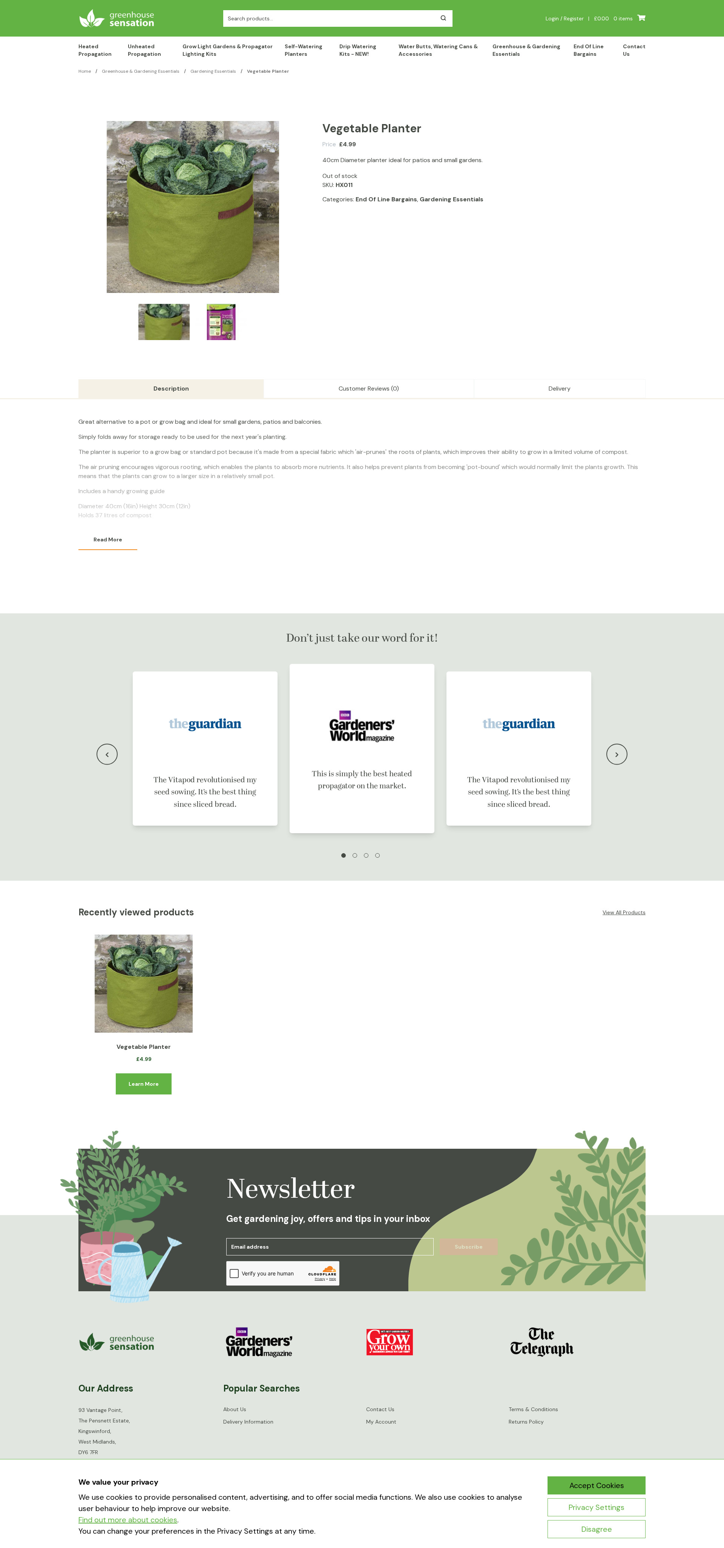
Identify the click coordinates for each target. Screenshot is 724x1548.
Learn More (144, 1084)
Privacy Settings (596, 1507)
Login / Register (565, 18)
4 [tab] (377, 855)
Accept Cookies (596, 1485)
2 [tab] (355, 855)
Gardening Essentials (213, 71)
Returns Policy (526, 1422)
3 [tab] (366, 855)
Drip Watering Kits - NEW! (357, 50)
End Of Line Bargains (589, 50)
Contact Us (634, 50)
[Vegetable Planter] (143, 984)
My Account (381, 1422)
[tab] (171, 388)
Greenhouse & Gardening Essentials (526, 50)
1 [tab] (343, 855)
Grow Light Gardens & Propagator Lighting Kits (228, 50)
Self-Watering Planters (303, 50)
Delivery (560, 388)
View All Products (624, 912)
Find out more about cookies (127, 1520)
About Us (234, 1409)
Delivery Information (248, 1422)
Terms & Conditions (533, 1409)
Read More (108, 539)
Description (171, 388)
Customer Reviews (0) (369, 388)
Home (84, 71)
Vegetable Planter (144, 1047)
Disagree (596, 1529)
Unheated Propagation (144, 50)
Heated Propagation (95, 50)
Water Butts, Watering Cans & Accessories (438, 50)
